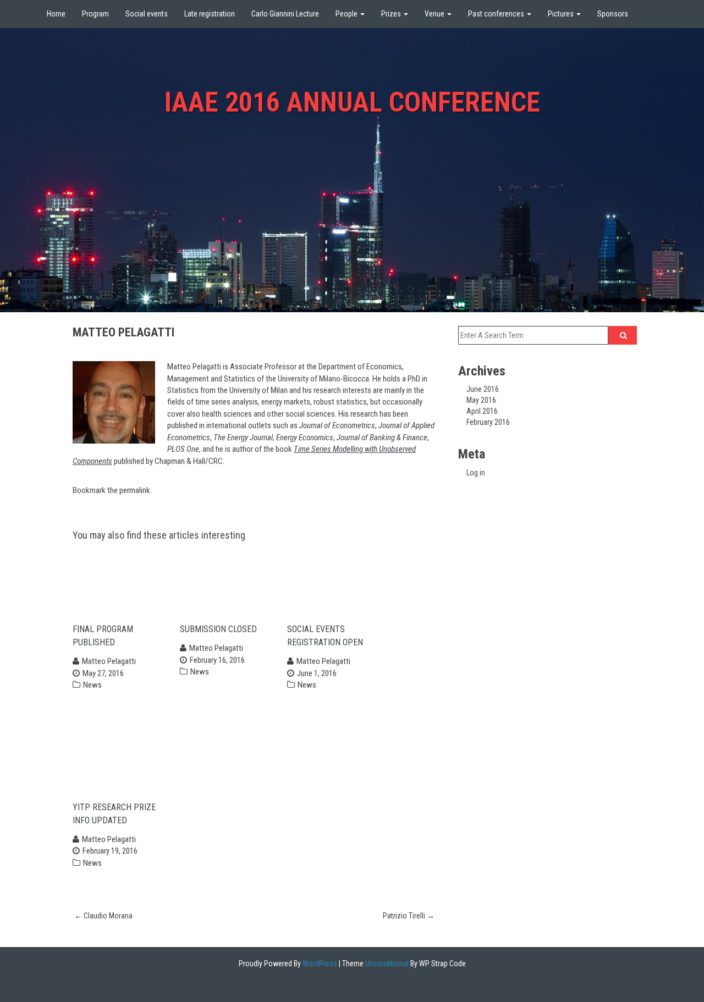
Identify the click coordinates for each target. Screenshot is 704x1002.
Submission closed (223, 629)
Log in (475, 472)
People (347, 13)
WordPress (319, 963)
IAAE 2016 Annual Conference (352, 102)
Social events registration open (328, 635)
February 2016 (488, 422)
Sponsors (612, 13)
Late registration (209, 13)
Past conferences (497, 13)
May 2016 (481, 400)
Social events (146, 13)
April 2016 (482, 411)
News (92, 685)
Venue (435, 13)
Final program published (103, 635)
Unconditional (386, 963)
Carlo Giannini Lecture (285, 13)
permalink (134, 490)
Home (56, 13)
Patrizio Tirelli (409, 915)
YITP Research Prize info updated (114, 814)
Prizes (392, 13)
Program (95, 13)
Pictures (561, 13)
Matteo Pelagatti (109, 661)
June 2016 (482, 389)
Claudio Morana (103, 915)
